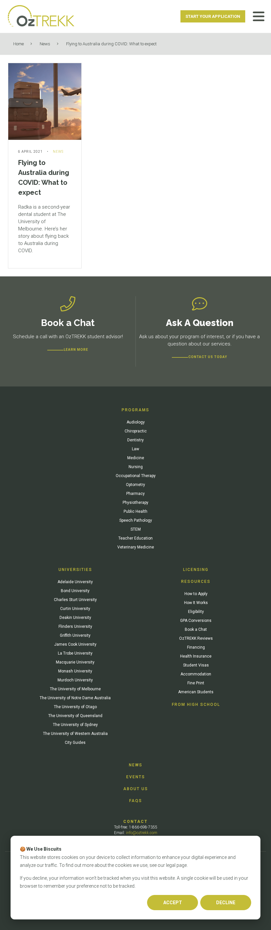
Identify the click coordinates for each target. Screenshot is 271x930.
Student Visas (196, 665)
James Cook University (75, 644)
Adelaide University (75, 582)
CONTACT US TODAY (207, 357)
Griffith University (75, 635)
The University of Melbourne (75, 689)
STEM (136, 529)
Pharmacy (135, 493)
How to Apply (196, 593)
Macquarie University (75, 662)
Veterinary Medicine (135, 547)
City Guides (75, 742)
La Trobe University (75, 653)
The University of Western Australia (75, 733)
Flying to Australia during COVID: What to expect (111, 43)
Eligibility (196, 611)
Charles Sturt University (75, 599)
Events (135, 777)
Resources (196, 581)
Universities (75, 569)
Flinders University (75, 626)
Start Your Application (212, 16)
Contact (135, 821)
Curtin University (75, 608)
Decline (225, 902)
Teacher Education (135, 538)
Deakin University (75, 617)
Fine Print (195, 683)
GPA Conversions (196, 620)
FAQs (135, 800)
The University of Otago (75, 707)
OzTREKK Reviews (196, 638)
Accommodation (195, 674)
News (45, 43)
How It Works (196, 602)
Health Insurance (196, 656)
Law (135, 449)
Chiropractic (136, 431)
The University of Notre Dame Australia (75, 698)
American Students (195, 692)
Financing (196, 647)
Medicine (135, 458)
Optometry (135, 484)
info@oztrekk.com (141, 832)
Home (18, 43)
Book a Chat (196, 629)
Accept (172, 902)
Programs (135, 410)
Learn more (76, 349)
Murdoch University (75, 680)
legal (170, 865)
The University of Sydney (75, 724)
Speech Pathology (135, 520)
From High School (196, 704)
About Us (135, 789)
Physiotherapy (135, 502)
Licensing (196, 569)
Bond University (75, 590)
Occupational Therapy (136, 475)
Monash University (75, 671)
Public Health (135, 511)
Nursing (136, 467)
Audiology (136, 422)
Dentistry (135, 440)
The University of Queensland (75, 715)
